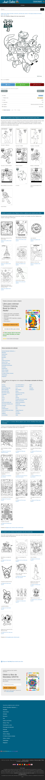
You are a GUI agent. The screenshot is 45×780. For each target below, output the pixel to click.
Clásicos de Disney (6, 360)
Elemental (4, 405)
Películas (4, 366)
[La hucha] (21, 183)
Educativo (4, 357)
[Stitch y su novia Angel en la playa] (21, 555)
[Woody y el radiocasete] (36, 163)
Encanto (3, 407)
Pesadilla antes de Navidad (21, 399)
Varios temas (4, 354)
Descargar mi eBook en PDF (11, 324)
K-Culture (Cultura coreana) (7, 373)
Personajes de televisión (7, 365)
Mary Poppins (18, 389)
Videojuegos (4, 374)
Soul (17, 408)
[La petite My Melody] (7, 604)
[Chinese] (29, 764)
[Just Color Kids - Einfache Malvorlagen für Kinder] (27, 764)
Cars (3, 395)
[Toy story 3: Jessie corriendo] (7, 163)
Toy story (17, 411)
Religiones (4, 376)
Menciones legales (37, 760)
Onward (17, 397)
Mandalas (4, 352)
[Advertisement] (22, 648)
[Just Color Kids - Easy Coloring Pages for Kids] (14, 764)
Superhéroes (4, 368)
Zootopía (31, 388)
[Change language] (43, 1)
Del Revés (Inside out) (6, 402)
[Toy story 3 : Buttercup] (7, 143)
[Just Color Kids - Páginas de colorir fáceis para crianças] (22, 764)
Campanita (4, 394)
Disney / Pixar (5, 362)
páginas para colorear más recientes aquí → (15, 527)
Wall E (30, 384)
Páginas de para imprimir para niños (13, 661)
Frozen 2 (4, 411)
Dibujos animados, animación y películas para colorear (17, 13)
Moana (17, 391)
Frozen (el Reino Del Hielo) (7, 410)
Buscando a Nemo (6, 392)
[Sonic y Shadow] (36, 555)
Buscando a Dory (5, 391)
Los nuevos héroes (19, 386)
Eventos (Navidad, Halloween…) (10, 707)
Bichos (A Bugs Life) (6, 388)
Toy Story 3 (6, 14)
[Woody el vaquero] (21, 163)
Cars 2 (3, 397)
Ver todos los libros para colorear (12, 329)
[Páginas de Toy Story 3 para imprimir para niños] (1, 661)
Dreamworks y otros (6, 363)
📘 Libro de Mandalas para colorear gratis (9, 751)
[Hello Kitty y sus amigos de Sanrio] (7, 555)
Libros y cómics (5, 371)
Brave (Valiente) (5, 389)
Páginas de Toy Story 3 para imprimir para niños (27, 117)
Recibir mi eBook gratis (9, 687)
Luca (17, 388)
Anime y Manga (5, 370)
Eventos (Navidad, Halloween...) (8, 351)
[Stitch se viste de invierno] (36, 596)
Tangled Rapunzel (19, 410)
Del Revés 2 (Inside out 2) (7, 403)
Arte (3, 359)
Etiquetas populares (25, 760)
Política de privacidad (10, 691)
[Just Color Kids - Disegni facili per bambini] (24, 764)
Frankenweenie (5, 408)
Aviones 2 (4, 386)
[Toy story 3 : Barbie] (21, 144)
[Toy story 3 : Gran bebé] (36, 144)
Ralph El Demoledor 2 (20, 402)
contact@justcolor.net (22, 774)
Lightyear (4, 413)
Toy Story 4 (18, 413)
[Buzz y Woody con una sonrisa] (7, 183)
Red (16, 407)
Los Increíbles (5, 415)
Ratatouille (18, 403)
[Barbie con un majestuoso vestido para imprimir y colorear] (36, 579)
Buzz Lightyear (40, 97)
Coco (3, 400)
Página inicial (3, 13)
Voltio (17, 415)
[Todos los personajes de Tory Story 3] (36, 183)
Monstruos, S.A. (19, 394)
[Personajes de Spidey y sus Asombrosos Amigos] (21, 596)
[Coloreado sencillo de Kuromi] (7, 579)
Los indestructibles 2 (20, 384)
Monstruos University (20, 392)
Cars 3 (3, 399)
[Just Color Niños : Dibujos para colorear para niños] (10, 1)
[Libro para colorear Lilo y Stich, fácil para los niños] (7, 627)
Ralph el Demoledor (20, 400)
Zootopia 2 (31, 389)
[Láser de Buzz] (7, 204)
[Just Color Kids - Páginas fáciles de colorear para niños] (20, 764)
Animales (4, 355)
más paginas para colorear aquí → (13, 637)
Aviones (3, 384)
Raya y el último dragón (20, 405)
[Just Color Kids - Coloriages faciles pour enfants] (17, 764)
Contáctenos (32, 760)
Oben (17, 395)
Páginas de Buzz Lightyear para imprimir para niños (28, 213)
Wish (30, 386)
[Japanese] (31, 764)
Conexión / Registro (38, 1)
